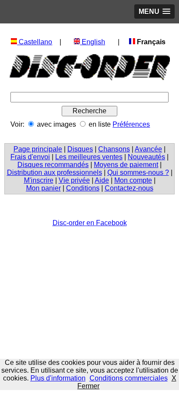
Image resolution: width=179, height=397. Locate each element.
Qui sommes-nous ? (138, 172)
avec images (56, 124)
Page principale (37, 149)
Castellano (34, 42)
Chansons (114, 149)
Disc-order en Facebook (90, 222)
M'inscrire (38, 180)
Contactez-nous (129, 188)
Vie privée (74, 180)
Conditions (82, 188)
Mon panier (43, 188)
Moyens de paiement (126, 164)
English (92, 42)
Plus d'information (58, 378)
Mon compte (133, 180)
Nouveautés (146, 157)
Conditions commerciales (129, 378)
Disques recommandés (53, 164)
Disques (80, 149)
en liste (100, 124)
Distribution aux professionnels (54, 172)
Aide (102, 180)
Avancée (148, 149)
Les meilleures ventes (89, 157)
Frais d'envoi (30, 157)
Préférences (131, 124)
